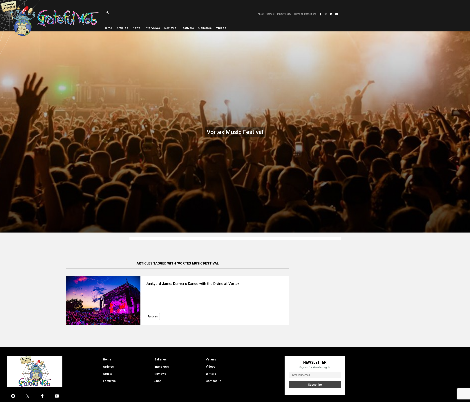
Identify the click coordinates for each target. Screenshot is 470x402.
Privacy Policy (284, 14)
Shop (157, 381)
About (261, 14)
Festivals (187, 28)
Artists (107, 374)
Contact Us (213, 381)
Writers (211, 374)
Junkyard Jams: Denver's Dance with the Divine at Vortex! (193, 283)
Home (108, 28)
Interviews (152, 28)
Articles (122, 28)
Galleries (205, 28)
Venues (211, 359)
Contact (270, 14)
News (136, 28)
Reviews (170, 28)
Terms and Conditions (305, 14)
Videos (221, 28)
